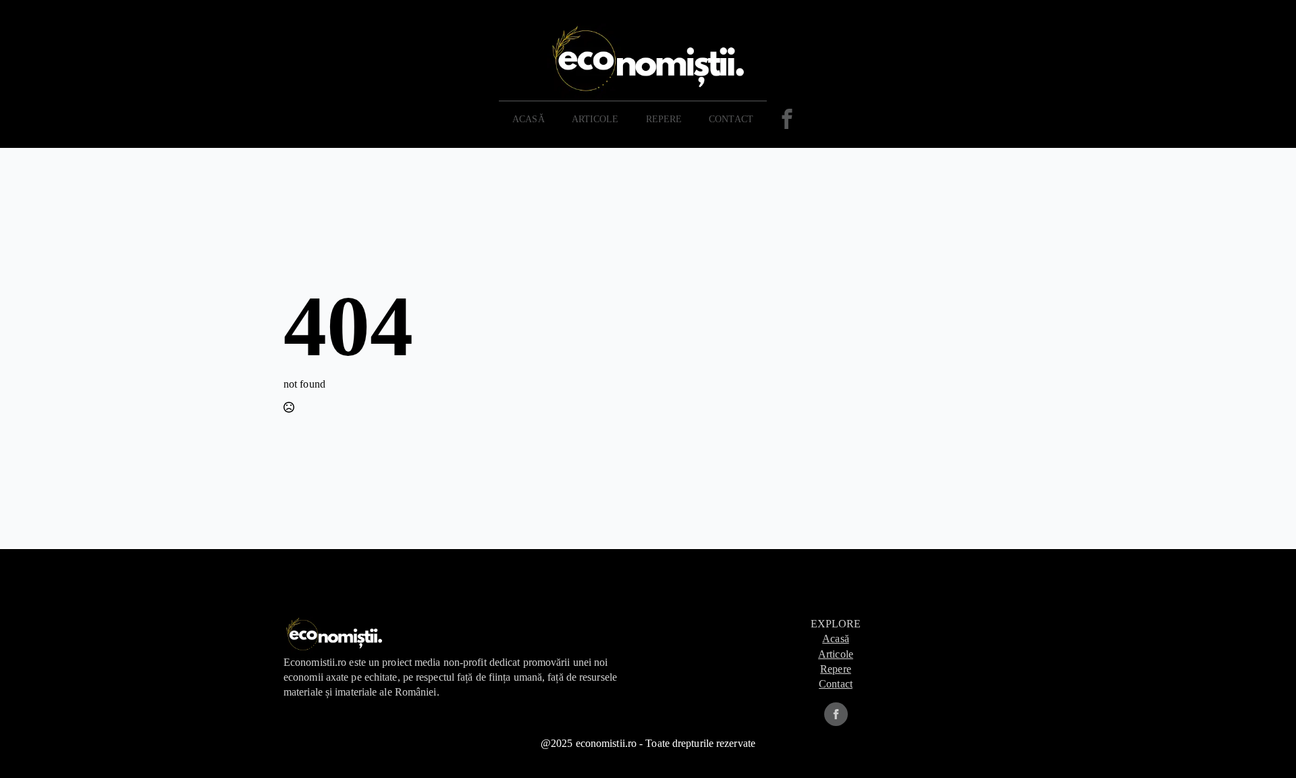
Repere (835, 669)
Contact (731, 119)
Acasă (528, 119)
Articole (595, 119)
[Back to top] (1263, 745)
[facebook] (836, 714)
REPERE (664, 119)
